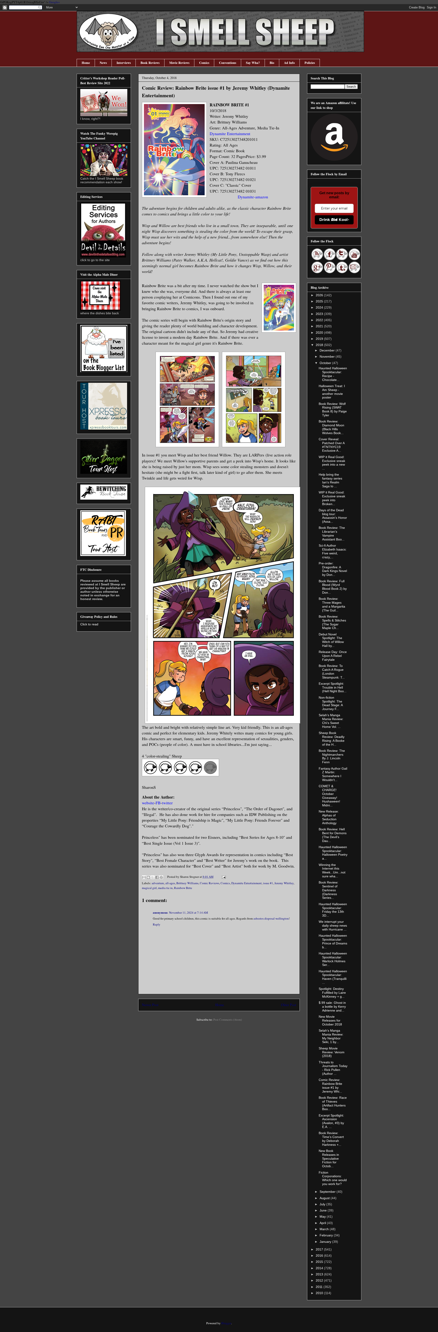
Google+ (54, 2)
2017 (320, 1249)
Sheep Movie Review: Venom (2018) (331, 1052)
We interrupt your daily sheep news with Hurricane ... (333, 925)
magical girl (149, 888)
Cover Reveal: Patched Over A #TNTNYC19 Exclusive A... (331, 444)
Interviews (124, 62)
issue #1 (268, 883)
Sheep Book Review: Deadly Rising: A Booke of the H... (331, 738)
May (323, 1216)
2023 (320, 314)
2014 (320, 1268)
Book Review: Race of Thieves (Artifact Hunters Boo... (333, 1103)
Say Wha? (253, 62)
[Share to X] (152, 877)
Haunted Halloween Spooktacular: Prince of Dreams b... (333, 941)
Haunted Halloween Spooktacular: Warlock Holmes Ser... (333, 959)
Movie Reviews (179, 62)
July (323, 1204)
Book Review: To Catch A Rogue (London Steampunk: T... (332, 671)
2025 (320, 301)
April (323, 1223)
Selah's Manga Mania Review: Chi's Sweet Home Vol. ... (331, 720)
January (326, 1241)
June (324, 1210)
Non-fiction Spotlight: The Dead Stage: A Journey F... (331, 703)
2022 (320, 320)
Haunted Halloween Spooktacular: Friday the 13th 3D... (333, 909)
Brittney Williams (187, 883)
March (325, 1229)
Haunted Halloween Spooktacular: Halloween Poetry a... (333, 852)
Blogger (226, 1323)
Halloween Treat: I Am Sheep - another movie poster (332, 391)
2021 (320, 326)
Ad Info (289, 62)
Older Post (288, 1004)
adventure (158, 883)
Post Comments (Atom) (227, 1019)
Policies (310, 62)
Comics (204, 62)
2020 (320, 332)
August (325, 1198)
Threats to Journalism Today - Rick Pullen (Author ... (333, 1067)
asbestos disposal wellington (271, 918)
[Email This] (144, 877)
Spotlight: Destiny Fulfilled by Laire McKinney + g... (332, 992)
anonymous (160, 912)
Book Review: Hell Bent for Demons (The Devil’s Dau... (333, 834)
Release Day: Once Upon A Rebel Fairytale (333, 655)
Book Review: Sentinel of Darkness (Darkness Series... (328, 890)
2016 (320, 1255)
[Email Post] (223, 877)
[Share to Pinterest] (161, 877)
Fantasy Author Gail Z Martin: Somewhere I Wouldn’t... (333, 774)
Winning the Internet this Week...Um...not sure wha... (332, 870)
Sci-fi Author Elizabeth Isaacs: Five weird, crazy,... (333, 551)
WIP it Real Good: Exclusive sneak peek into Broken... (332, 498)
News (103, 62)
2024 (320, 307)
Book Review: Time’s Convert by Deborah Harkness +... (331, 1138)
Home (86, 62)
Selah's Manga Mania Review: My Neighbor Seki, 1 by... (331, 1036)
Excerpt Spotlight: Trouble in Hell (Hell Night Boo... (333, 687)
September (328, 1191)
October (326, 363)
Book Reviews (150, 62)
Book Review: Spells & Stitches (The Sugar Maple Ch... (332, 622)
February (327, 1235)
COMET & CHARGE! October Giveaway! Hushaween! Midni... (329, 795)
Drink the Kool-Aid (334, 220)
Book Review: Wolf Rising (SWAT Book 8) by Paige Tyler (333, 409)
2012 (320, 1280)
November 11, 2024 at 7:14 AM (188, 912)
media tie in (165, 888)
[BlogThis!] (148, 877)
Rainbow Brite (183, 888)
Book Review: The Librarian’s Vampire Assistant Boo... (332, 533)
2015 (320, 1262)
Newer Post (150, 1004)
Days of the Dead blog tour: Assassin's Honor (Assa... (333, 515)
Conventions (227, 62)
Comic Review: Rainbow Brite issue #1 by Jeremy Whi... (330, 1085)
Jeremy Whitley (284, 883)
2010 (320, 1293)
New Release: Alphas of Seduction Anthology (329, 817)
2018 (320, 345)
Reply (156, 924)
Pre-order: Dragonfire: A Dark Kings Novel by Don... (333, 569)
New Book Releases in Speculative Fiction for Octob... (329, 1158)
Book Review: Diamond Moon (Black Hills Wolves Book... (331, 427)
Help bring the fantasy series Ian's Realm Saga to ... (330, 480)
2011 (319, 1287)
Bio (272, 62)
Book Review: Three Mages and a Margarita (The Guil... (332, 604)
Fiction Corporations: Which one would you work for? (333, 1178)
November (328, 356)
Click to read (89, 624)
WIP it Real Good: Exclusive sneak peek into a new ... (332, 462)
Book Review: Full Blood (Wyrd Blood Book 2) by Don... (333, 586)
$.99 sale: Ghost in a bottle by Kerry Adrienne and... (332, 1006)
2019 (320, 339)
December (328, 350)
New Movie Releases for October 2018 (330, 1020)
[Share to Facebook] (157, 877)
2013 (320, 1274)
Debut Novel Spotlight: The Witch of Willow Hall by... (331, 640)
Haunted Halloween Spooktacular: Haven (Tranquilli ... (333, 976)
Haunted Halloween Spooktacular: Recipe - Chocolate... (333, 373)
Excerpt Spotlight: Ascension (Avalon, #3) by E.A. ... (331, 1121)
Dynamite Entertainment (246, 883)
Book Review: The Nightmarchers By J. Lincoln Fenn (332, 756)
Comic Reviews (209, 883)
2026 (320, 295)
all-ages (170, 883)
